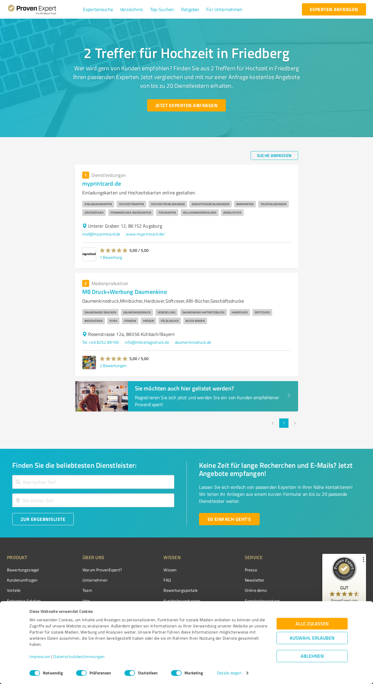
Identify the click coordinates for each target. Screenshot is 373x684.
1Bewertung (111, 257)
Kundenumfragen (22, 580)
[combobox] (93, 482)
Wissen (170, 570)
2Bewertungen (113, 365)
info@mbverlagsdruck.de (147, 342)
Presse (251, 570)
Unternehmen (95, 580)
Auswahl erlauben (312, 638)
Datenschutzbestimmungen (79, 656)
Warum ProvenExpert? (102, 570)
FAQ (166, 580)
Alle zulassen (312, 623)
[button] (98, 9)
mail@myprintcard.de (101, 234)
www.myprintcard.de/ (145, 234)
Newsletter (255, 580)
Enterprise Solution (24, 600)
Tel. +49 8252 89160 (100, 342)
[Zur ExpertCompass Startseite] (44, 9)
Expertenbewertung (262, 600)
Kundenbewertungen (181, 600)
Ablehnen (312, 656)
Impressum (39, 656)
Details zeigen (229, 673)
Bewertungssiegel (23, 570)
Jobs (86, 600)
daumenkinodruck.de (193, 342)
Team (87, 590)
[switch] (81, 673)
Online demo (256, 590)
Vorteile (13, 590)
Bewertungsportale (180, 590)
